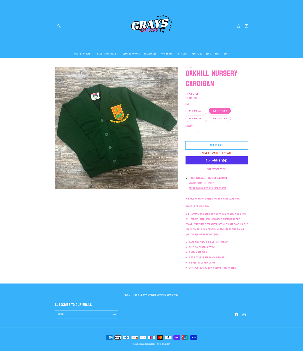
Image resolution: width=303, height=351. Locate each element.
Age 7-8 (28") (220, 118)
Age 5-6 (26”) (196, 118)
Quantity (189, 126)
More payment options (217, 168)
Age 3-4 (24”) (220, 111)
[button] (59, 26)
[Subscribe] (114, 314)
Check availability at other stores (207, 188)
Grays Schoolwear (146, 344)
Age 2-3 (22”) (196, 111)
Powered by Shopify (162, 344)
